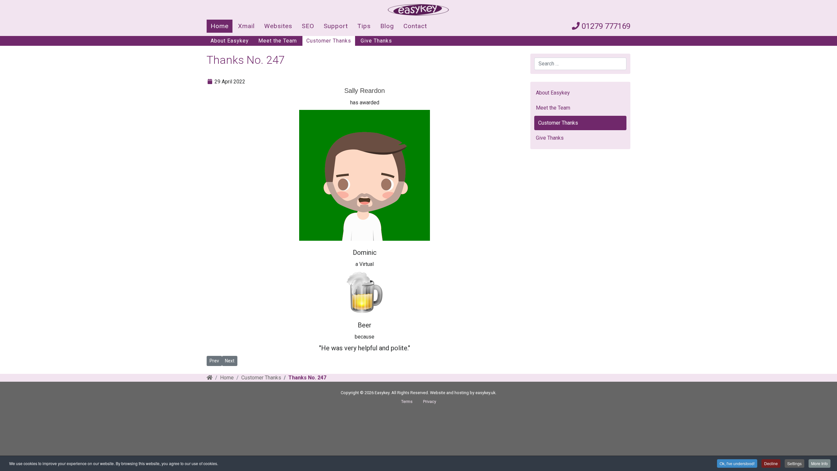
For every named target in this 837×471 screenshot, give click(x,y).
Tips (364, 26)
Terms (407, 401)
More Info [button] (819, 463)
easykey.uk (485, 392)
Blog (387, 26)
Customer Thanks (328, 41)
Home (220, 26)
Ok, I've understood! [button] (737, 463)
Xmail (246, 26)
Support (336, 26)
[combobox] (580, 64)
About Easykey (230, 41)
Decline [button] (771, 463)
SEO (308, 26)
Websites (278, 26)
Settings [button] (794, 463)
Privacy (429, 401)
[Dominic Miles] (364, 175)
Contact (415, 26)
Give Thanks (376, 41)
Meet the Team (277, 41)
